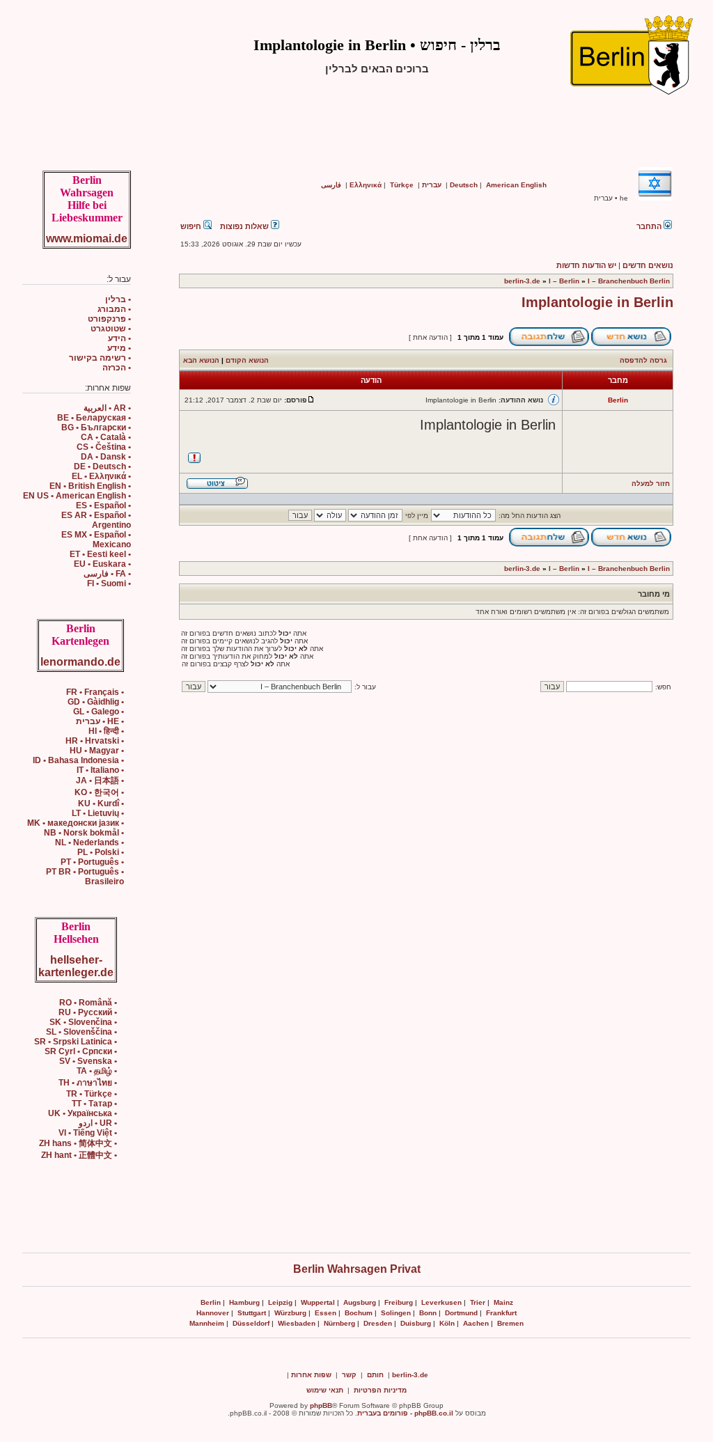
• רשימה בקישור (100, 358)
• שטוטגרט (111, 329)
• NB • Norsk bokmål (84, 833)
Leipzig (280, 1302)
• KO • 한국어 (99, 792)
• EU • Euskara (102, 564)
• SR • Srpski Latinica (75, 1042)
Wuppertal (318, 1302)
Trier (477, 1302)
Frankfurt (501, 1313)
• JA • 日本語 (100, 780)
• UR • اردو (98, 1123)
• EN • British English (90, 486)
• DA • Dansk (106, 457)
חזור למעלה (651, 483)
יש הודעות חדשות (586, 265)
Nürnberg (339, 1323)
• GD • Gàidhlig (96, 702)
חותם (375, 1375)
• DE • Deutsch (102, 466)
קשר (349, 1375)
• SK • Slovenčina (83, 1022)
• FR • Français (95, 692)
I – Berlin (564, 281)
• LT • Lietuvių (98, 813)
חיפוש (191, 226)
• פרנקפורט (109, 319)
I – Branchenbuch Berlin (629, 281)
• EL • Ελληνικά (101, 476)
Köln (447, 1323)
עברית (431, 185)
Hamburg (244, 1302)
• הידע (119, 338)
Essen (325, 1313)
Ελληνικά (366, 185)
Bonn (428, 1313)
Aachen (476, 1323)
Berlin (211, 1302)
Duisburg (415, 1323)
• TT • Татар (94, 1103)
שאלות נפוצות (245, 226)
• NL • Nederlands (89, 842)
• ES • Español (103, 505)
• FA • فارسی (107, 574)
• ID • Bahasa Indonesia (78, 760)
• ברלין (118, 299)
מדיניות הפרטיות (380, 1390)
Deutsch (464, 185)
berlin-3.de (522, 281)
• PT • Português (92, 862)
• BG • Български (96, 427)
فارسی (331, 185)
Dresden (377, 1323)
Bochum (359, 1313)
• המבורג (114, 309)
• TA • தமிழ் (97, 1071)
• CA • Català (106, 437)
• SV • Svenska (88, 1061)
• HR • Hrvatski (94, 741)
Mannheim (206, 1323)
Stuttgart (251, 1313)
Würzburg (290, 1313)
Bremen (510, 1323)
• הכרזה (116, 368)
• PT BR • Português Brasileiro (85, 876)
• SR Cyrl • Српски (81, 1051)
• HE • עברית (100, 721)
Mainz (503, 1302)
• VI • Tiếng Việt (87, 1133)
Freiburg (398, 1302)
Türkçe (402, 185)
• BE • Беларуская (94, 418)
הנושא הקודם (247, 360)
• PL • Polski (100, 852)
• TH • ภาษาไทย (87, 1083)
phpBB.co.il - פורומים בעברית (405, 1413)
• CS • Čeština (104, 447)
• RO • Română (88, 1003)
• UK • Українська (82, 1113)
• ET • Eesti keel (100, 554)
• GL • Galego (98, 711)
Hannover (212, 1313)
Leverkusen (441, 1302)
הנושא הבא (201, 360)
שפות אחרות (311, 1375)
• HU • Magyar (97, 750)
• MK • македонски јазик (75, 823)
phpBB (321, 1405)
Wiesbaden (296, 1323)
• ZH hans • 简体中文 (78, 1143)
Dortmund (461, 1313)
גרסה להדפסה (643, 360)
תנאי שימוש (324, 1390)
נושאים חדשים (647, 265)
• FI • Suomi (109, 583)
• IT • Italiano (100, 770)
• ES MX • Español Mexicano (96, 539)
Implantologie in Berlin (597, 302)
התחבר (650, 226)
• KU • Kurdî (101, 803)
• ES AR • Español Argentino (96, 520)
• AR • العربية (107, 408)
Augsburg (359, 1302)
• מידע (119, 348)
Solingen (396, 1313)
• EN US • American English (77, 496)
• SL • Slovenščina (81, 1032)
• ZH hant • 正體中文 (79, 1155)
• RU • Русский (87, 1012)
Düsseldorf (251, 1323)
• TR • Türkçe (91, 1094)
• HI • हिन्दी (106, 731)
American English (516, 185)
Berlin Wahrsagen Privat (357, 1269)
